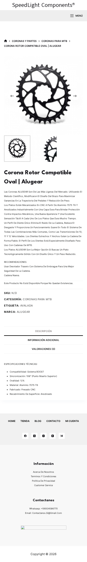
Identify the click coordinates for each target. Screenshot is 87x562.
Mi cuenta (72, 421)
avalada (26, 305)
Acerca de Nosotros (43, 471)
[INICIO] (5, 41)
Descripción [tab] (43, 331)
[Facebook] (25, 436)
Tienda (25, 421)
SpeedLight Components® (43, 5)
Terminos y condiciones (43, 476)
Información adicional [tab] (43, 340)
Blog (38, 421)
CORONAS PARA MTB (37, 299)
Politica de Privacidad (43, 480)
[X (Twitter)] (34, 436)
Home (11, 421)
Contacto (53, 421)
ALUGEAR (23, 311)
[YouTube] (53, 436)
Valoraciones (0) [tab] (43, 348)
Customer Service (43, 485)
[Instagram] (43, 436)
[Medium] (62, 436)
